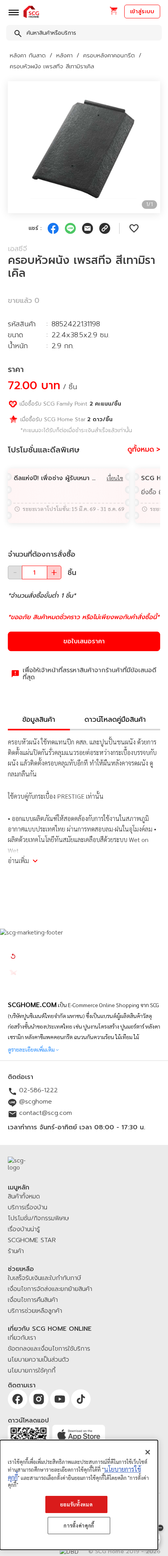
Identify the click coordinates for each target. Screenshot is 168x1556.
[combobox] (84, 34)
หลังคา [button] (64, 55)
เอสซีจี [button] (17, 248)
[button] (113, 13)
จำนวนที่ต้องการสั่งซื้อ (41, 554)
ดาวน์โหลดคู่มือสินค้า (115, 719)
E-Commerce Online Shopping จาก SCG (113, 1004)
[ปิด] (147, 1452)
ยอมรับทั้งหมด (76, 1504)
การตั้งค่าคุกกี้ (79, 1525)
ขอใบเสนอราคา (84, 641)
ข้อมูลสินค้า (38, 719)
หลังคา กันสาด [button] (28, 55)
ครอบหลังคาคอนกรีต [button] (109, 55)
